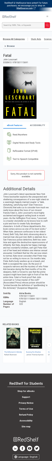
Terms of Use (26, 409)
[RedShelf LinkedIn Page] (15, 450)
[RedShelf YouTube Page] (29, 450)
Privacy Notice (26, 403)
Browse (11, 46)
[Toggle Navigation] (47, 16)
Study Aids (36, 39)
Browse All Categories (14, 39)
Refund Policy (26, 415)
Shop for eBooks (26, 391)
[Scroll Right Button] (49, 344)
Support (26, 397)
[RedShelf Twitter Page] (36, 450)
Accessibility (26, 420)
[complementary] (26, 340)
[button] (26, 135)
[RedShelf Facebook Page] (22, 450)
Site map (26, 426)
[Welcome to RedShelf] (9, 16)
